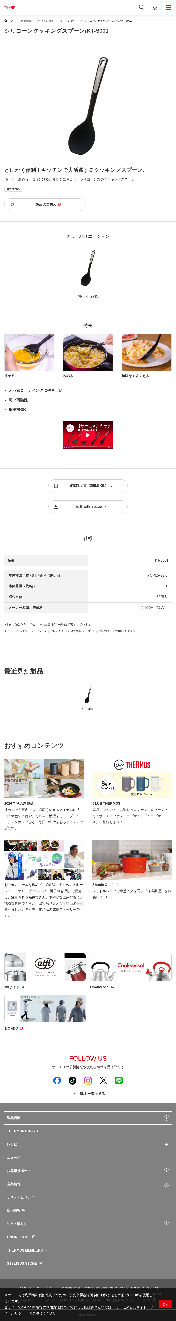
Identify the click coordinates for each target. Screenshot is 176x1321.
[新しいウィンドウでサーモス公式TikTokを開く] (72, 1080)
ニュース (14, 1157)
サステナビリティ (20, 1197)
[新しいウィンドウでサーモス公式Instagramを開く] (88, 1080)
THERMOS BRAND (22, 1131)
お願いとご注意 (84, 631)
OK (165, 1304)
